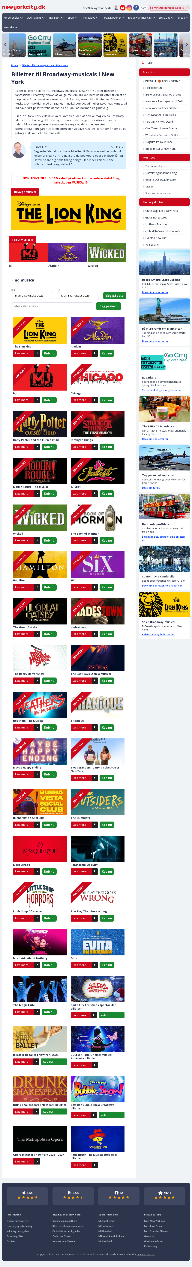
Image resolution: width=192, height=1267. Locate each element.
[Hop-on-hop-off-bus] (164, 506)
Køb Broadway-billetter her (158, 634)
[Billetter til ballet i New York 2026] (40, 1039)
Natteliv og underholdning (161, 173)
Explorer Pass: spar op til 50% (163, 94)
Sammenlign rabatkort (64, 1221)
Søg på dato (115, 295)
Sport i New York (108, 1214)
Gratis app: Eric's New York (161, 210)
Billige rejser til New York (160, 148)
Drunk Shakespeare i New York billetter (39, 1105)
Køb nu (49, 353)
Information (14, 1214)
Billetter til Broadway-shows (67, 1226)
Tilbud (181, 17)
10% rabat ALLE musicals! (160, 115)
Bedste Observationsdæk (160, 179)
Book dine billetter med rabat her (162, 585)
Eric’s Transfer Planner (156, 1231)
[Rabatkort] (164, 360)
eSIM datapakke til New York (162, 231)
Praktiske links (152, 1214)
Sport (71, 17)
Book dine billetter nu (155, 292)
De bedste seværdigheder (66, 1231)
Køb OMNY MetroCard (159, 121)
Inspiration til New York (66, 1214)
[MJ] (28, 252)
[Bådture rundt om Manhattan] (164, 311)
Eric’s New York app (154, 1221)
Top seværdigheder (157, 166)
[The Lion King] (68, 209)
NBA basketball (106, 1221)
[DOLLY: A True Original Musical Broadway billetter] (97, 1039)
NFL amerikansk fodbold (111, 1236)
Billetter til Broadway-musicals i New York (45, 65)
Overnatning (34, 17)
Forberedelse (12, 17)
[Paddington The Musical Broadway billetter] (97, 1139)
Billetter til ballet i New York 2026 (35, 1055)
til (58, 289)
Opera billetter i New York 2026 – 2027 (38, 1154)
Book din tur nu (151, 487)
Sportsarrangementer (158, 193)
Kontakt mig (151, 1246)
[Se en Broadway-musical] (164, 604)
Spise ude (164, 17)
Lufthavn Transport (157, 224)
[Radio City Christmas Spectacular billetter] (97, 989)
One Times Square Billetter (161, 128)
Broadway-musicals (140, 17)
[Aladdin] (67, 252)
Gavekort (149, 1236)
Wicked (93, 266)
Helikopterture (154, 88)
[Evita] (97, 942)
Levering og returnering (19, 1226)
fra (13, 289)
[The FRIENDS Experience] (164, 409)
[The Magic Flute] (40, 989)
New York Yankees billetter (161, 108)
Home (14, 65)
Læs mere (21, 353)
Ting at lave (88, 17)
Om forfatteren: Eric (17, 1221)
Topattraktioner (111, 17)
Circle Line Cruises (61, 1236)
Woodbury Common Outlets (162, 135)
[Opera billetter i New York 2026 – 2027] (40, 1139)
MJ (11, 266)
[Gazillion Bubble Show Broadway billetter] (97, 1089)
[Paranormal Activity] (97, 849)
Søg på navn (108, 306)
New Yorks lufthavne (63, 1241)
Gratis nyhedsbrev (156, 217)
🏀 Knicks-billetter (162, 81)
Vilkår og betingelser (18, 1231)
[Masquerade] (40, 849)
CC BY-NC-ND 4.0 (146, 1254)
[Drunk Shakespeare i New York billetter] (40, 1089)
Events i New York (156, 238)
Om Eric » (116, 147)
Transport (54, 17)
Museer (149, 186)
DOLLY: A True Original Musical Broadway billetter (91, 1056)
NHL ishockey (105, 1226)
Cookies (11, 1241)
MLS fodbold (105, 1241)
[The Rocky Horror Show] (40, 658)
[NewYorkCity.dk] (23, 7)
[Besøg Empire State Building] (164, 262)
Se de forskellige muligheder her (162, 390)
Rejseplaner (152, 244)
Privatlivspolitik (15, 1236)
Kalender (9, 27)
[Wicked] (107, 252)
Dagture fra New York (158, 142)
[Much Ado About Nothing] (40, 942)
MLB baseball (105, 1231)
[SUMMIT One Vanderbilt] (164, 559)
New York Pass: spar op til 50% (164, 101)
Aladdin (53, 266)
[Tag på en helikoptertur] (164, 457)
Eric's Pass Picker (153, 1226)
